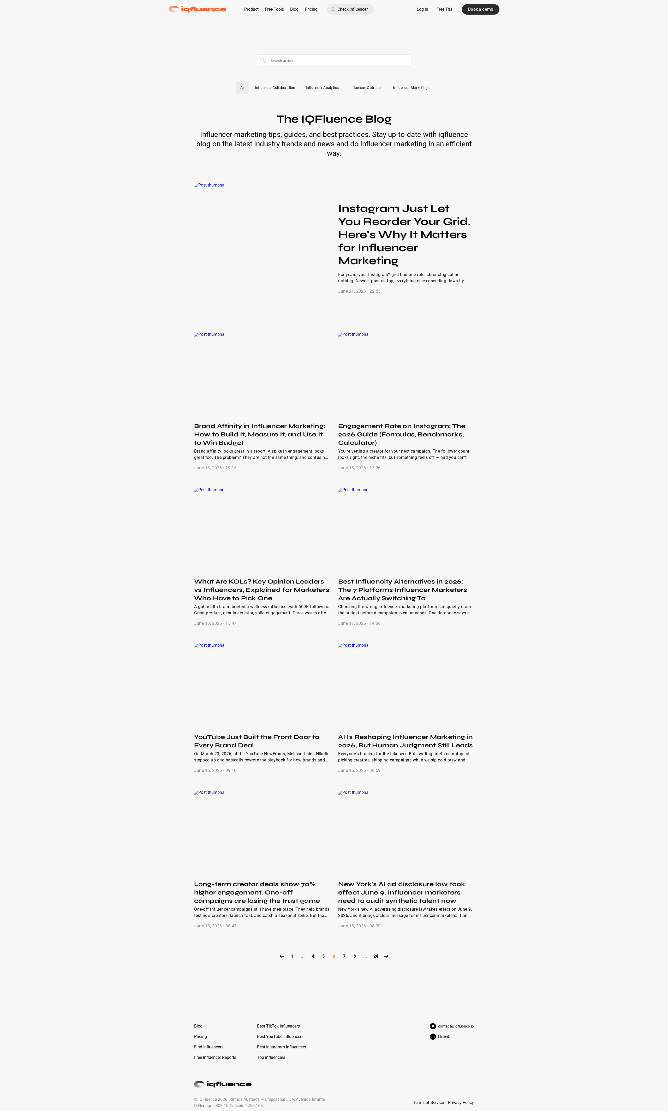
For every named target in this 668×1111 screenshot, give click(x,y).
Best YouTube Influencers (280, 1036)
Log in (422, 9)
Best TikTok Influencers (278, 1026)
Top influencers (271, 1057)
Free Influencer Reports (215, 1057)
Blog (294, 9)
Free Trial (445, 9)
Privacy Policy (461, 1102)
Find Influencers (208, 1046)
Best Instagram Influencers (281, 1046)
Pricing (311, 9)
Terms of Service (428, 1102)
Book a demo (480, 9)
